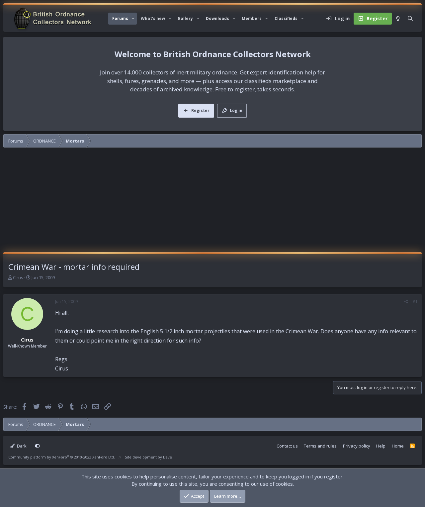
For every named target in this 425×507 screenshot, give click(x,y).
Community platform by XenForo (61, 457)
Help (380, 446)
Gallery (185, 18)
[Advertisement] (212, 202)
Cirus (18, 277)
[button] (133, 19)
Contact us (287, 446)
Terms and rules (320, 446)
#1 (415, 301)
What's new (153, 18)
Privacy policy (356, 446)
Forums (120, 18)
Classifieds (286, 18)
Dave (167, 457)
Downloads (217, 18)
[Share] (406, 302)
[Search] (410, 19)
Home (398, 446)
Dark (21, 446)
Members (252, 18)
